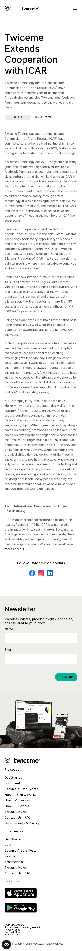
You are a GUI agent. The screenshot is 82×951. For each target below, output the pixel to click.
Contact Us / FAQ (18, 817)
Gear (8, 845)
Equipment (12, 783)
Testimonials (14, 862)
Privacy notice (12, 929)
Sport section (14, 831)
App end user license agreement (22, 927)
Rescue (10, 856)
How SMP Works (17, 800)
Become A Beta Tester (21, 789)
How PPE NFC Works (20, 795)
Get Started (13, 777)
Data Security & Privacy (22, 823)
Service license (13, 934)
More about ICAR (17, 549)
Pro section (13, 769)
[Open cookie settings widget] (6, 944)
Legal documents (14, 925)
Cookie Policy (12, 932)
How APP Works (17, 806)
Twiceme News (16, 812)
